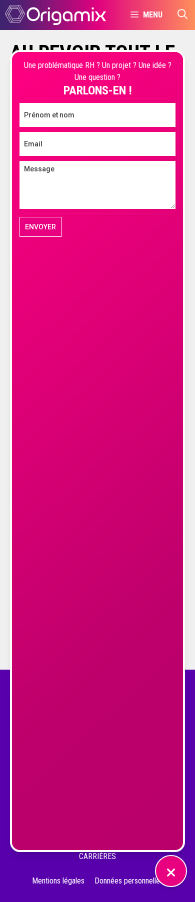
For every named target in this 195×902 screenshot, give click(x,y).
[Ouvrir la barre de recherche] (182, 15)
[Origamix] (55, 15)
